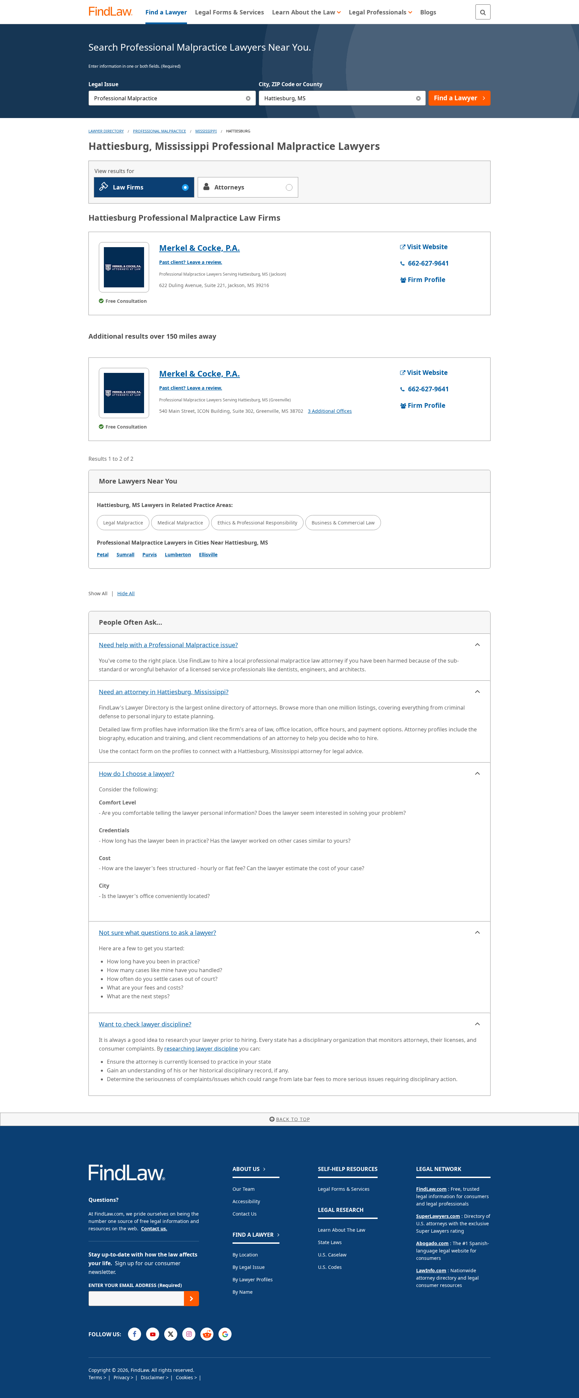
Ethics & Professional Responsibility (257, 522)
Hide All (126, 593)
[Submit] (191, 1298)
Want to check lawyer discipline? (145, 1024)
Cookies (185, 1377)
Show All (98, 593)
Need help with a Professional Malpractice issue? (168, 645)
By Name (243, 1292)
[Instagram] (188, 1334)
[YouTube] (152, 1334)
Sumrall (125, 554)
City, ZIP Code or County (290, 84)
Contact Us (245, 1214)
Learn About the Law (341, 1230)
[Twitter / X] (170, 1334)
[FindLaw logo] (113, 12)
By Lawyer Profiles (253, 1279)
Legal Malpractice (123, 522)
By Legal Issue (249, 1267)
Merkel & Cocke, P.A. (199, 247)
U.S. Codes (330, 1267)
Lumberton (178, 554)
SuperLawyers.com (438, 1216)
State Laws (330, 1242)
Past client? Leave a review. (190, 262)
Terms (96, 1377)
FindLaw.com (431, 1189)
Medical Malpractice (180, 522)
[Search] (483, 11)
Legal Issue (103, 84)
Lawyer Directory (106, 130)
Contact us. (154, 1228)
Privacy (122, 1377)
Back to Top (293, 1119)
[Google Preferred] (225, 1334)
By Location (245, 1254)
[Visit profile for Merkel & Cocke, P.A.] (124, 267)
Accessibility (246, 1201)
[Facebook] (134, 1334)
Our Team (244, 1189)
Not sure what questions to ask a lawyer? (157, 933)
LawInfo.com (431, 1270)
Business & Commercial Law (343, 522)
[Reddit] (206, 1334)
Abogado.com (432, 1243)
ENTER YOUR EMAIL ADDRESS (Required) (135, 1285)
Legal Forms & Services (344, 1189)
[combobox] (172, 98)
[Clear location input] (418, 98)
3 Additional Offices (330, 411)
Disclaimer (153, 1377)
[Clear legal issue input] (248, 98)
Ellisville (208, 554)
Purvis (149, 554)
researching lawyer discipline (201, 1048)
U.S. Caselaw (332, 1254)
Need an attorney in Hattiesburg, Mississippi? (164, 692)
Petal (103, 554)
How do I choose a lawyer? (136, 774)
